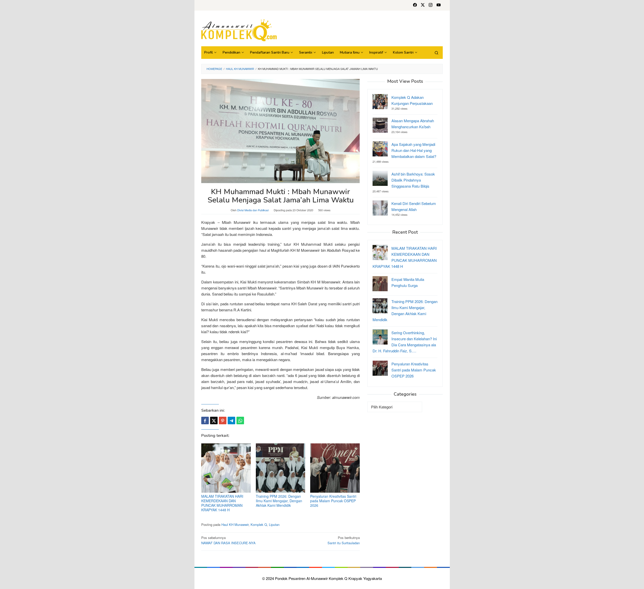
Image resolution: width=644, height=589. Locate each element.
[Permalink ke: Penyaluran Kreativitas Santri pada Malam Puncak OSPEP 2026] (335, 468)
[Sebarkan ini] (205, 420)
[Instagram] (430, 5)
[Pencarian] (436, 52)
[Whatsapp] (240, 420)
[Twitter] (423, 5)
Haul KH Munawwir (235, 524)
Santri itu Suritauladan (344, 540)
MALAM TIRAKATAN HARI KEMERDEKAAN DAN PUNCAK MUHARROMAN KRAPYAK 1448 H (222, 503)
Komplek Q (259, 524)
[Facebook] (415, 5)
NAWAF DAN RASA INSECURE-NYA (228, 540)
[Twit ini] (214, 420)
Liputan (274, 524)
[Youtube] (438, 5)
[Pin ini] (222, 420)
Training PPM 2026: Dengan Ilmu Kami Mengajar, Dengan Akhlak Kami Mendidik (279, 501)
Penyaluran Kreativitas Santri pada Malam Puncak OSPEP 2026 (333, 501)
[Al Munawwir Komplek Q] (239, 29)
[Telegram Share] (231, 420)
